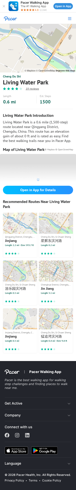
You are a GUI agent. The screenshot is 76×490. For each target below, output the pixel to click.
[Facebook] (7, 435)
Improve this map (65, 70)
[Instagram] (17, 435)
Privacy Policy (14, 480)
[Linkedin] (27, 435)
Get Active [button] (13, 403)
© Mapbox (30, 70)
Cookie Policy (51, 480)
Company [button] (13, 415)
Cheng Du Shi (12, 76)
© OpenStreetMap (46, 70)
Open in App (63, 6)
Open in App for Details (38, 190)
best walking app (36, 380)
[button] (4, 6)
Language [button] (13, 463)
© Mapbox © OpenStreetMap (59, 149)
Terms (33, 480)
